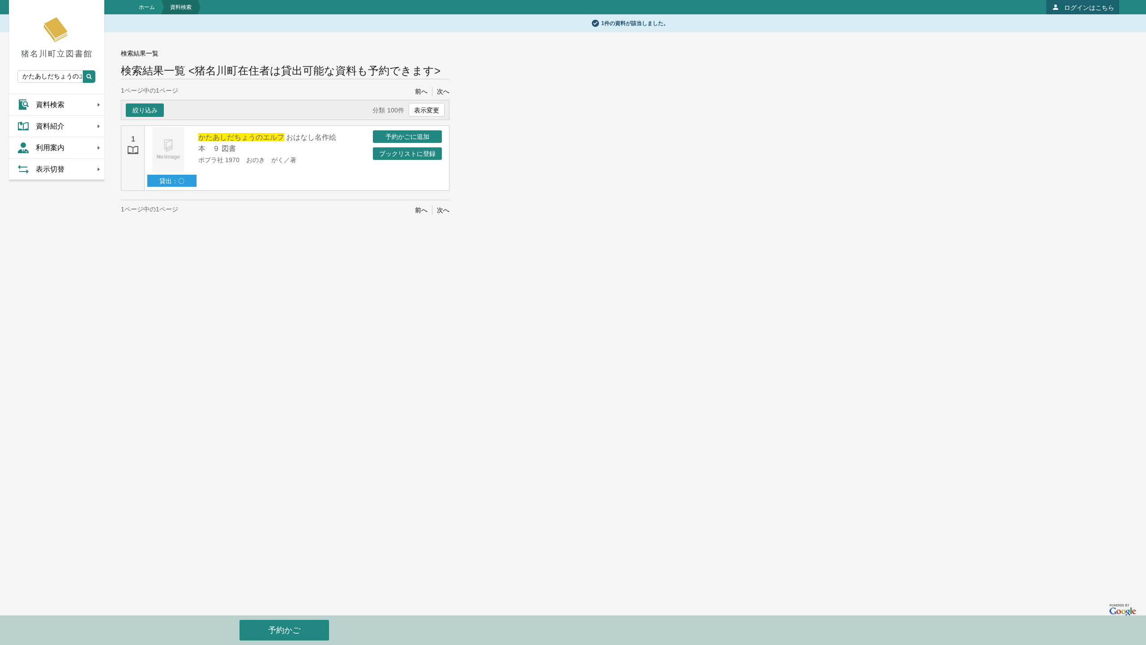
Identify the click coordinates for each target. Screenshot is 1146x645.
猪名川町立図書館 (57, 53)
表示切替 (50, 169)
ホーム (147, 7)
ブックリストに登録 (407, 153)
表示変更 (426, 110)
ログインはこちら (1089, 7)
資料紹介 (50, 126)
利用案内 (50, 147)
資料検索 (50, 104)
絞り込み (145, 110)
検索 (89, 76)
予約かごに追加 (407, 136)
